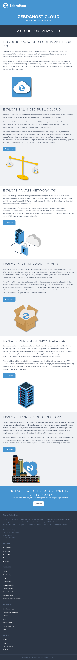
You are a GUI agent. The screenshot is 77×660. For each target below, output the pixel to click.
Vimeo (7, 561)
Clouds (5, 571)
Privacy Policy (7, 622)
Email (4, 578)
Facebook (8, 548)
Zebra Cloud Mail (8, 585)
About (5, 640)
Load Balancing (7, 582)
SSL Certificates (8, 588)
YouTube (8, 558)
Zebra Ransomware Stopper (12, 599)
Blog (4, 619)
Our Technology (8, 646)
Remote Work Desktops (10, 592)
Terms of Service (8, 626)
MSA (4, 629)
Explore (10, 149)
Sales (39, 504)
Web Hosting (7, 575)
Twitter (7, 551)
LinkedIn (7, 554)
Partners (6, 643)
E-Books (5, 616)
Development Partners (10, 612)
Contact (5, 650)
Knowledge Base (8, 609)
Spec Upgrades (8, 595)
